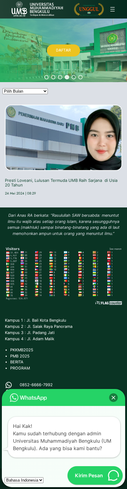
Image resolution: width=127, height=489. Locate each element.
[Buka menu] (112, 9)
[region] (63, 50)
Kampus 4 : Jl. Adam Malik (29, 338)
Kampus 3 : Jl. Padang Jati (30, 332)
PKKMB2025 (21, 350)
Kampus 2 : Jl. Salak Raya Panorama (38, 326)
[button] (46, 77)
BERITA (16, 362)
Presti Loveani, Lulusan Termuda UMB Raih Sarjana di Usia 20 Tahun (61, 182)
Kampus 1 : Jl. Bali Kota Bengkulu (35, 320)
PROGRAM (20, 368)
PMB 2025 (20, 356)
